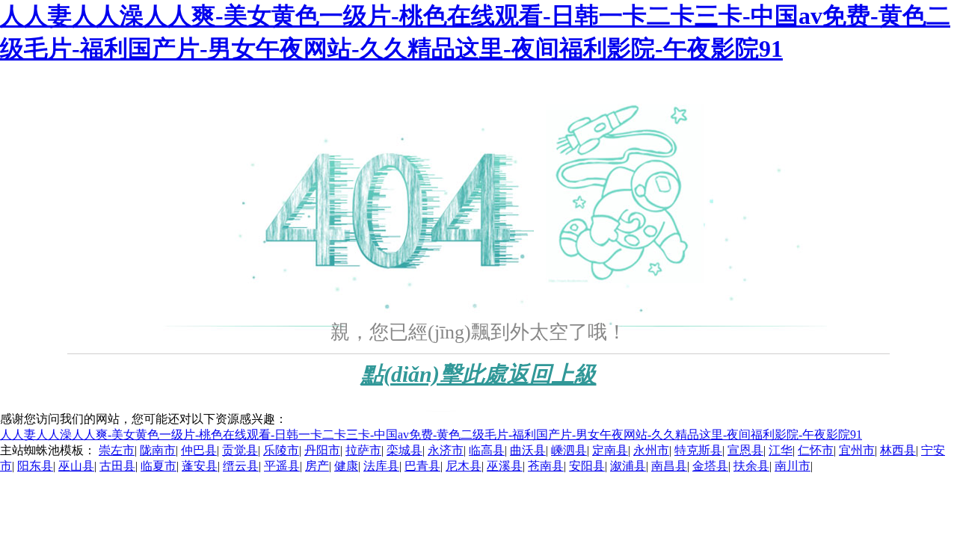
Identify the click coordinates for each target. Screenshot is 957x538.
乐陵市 (281, 450)
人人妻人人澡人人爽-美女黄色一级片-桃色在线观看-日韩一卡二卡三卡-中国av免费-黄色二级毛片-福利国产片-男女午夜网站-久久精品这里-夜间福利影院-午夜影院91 (431, 434)
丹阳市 (322, 450)
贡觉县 (240, 450)
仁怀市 (816, 450)
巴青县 (422, 466)
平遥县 (282, 466)
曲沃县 (528, 450)
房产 (317, 466)
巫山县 (76, 466)
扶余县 (751, 466)
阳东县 (35, 466)
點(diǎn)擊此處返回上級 (479, 374)
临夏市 (158, 466)
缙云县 (241, 466)
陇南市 (158, 450)
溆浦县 (628, 466)
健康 (346, 466)
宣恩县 (745, 450)
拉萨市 (363, 450)
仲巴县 (199, 450)
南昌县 (669, 466)
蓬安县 (200, 466)
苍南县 (546, 466)
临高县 (487, 450)
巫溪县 (505, 466)
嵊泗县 (569, 450)
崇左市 (117, 450)
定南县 (610, 450)
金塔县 (710, 466)
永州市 (651, 450)
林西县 (898, 450)
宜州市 (857, 450)
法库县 (381, 466)
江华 (781, 450)
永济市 (446, 450)
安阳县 (587, 466)
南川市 (792, 466)
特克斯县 (698, 450)
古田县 (117, 466)
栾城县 (404, 450)
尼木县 (463, 466)
